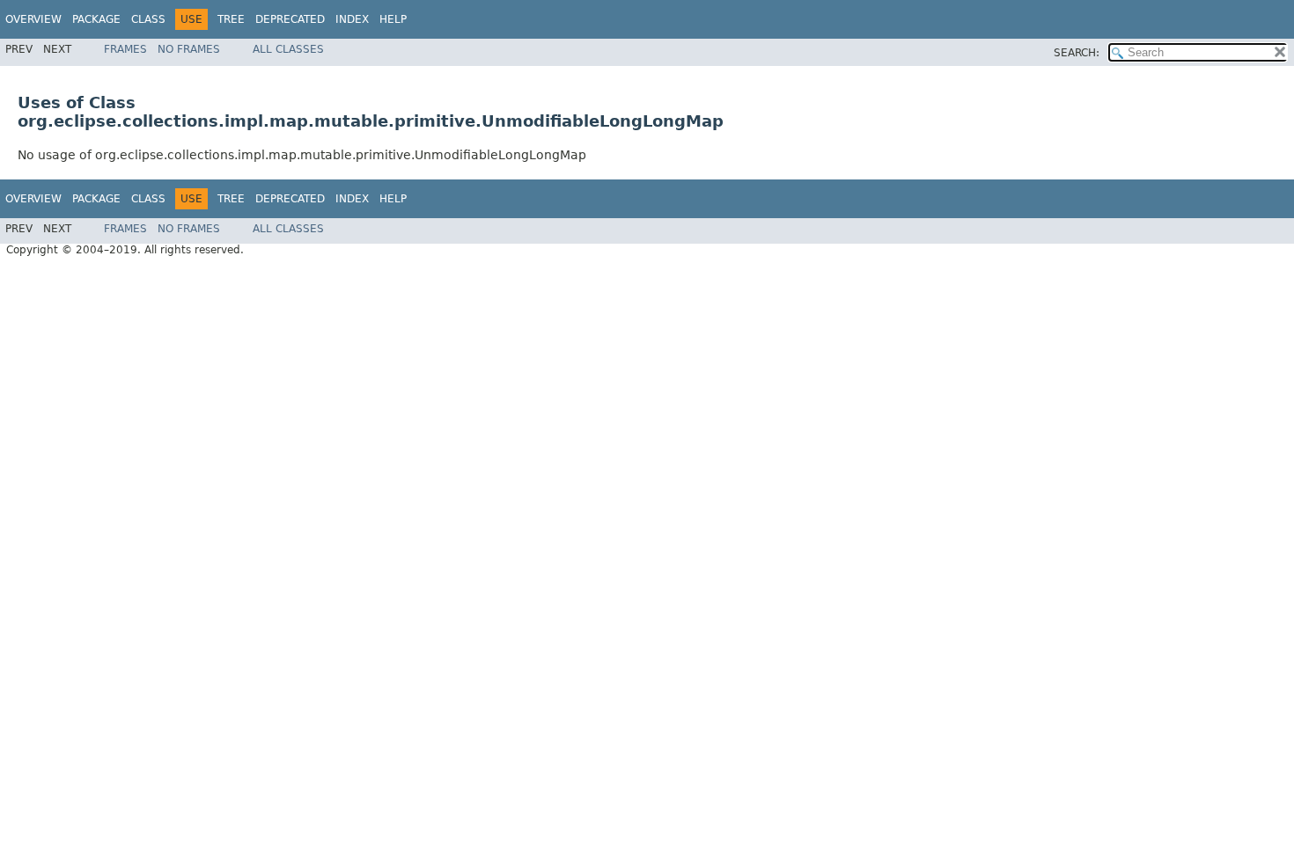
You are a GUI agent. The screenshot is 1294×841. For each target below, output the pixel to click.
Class (148, 19)
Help (393, 19)
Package (96, 19)
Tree (231, 19)
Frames (125, 49)
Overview (33, 19)
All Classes (288, 49)
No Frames (189, 49)
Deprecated (290, 19)
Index (352, 19)
